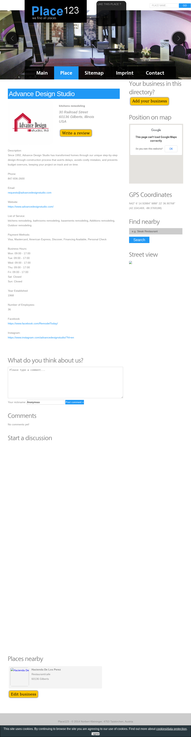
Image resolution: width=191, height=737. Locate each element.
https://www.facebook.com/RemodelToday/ (33, 323)
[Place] (66, 72)
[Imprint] (125, 72)
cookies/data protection (171, 728)
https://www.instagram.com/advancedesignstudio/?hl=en (41, 337)
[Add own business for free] (149, 98)
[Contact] (155, 72)
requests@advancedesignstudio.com (29, 192)
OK (171, 148)
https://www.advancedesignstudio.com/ (31, 206)
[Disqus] (64, 496)
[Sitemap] (94, 72)
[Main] (42, 72)
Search (139, 240)
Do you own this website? (149, 149)
